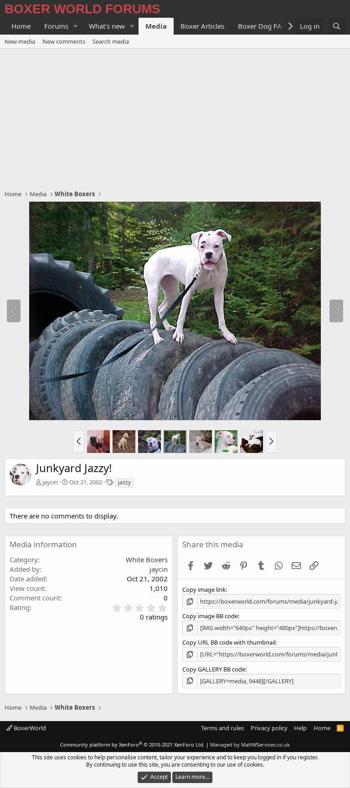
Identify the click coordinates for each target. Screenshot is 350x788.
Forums (56, 26)
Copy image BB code (210, 616)
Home (21, 26)
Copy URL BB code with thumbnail (228, 642)
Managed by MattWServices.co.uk (250, 744)
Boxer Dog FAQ (262, 26)
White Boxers (147, 559)
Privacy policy (269, 728)
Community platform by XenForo (132, 744)
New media (20, 41)
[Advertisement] (175, 117)
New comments (63, 41)
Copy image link (204, 589)
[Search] (336, 26)
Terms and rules (222, 728)
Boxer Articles (202, 26)
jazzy (124, 482)
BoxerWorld (29, 728)
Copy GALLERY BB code (213, 669)
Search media (111, 41)
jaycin (50, 482)
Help (300, 728)
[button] (75, 26)
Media (156, 26)
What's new (107, 26)
